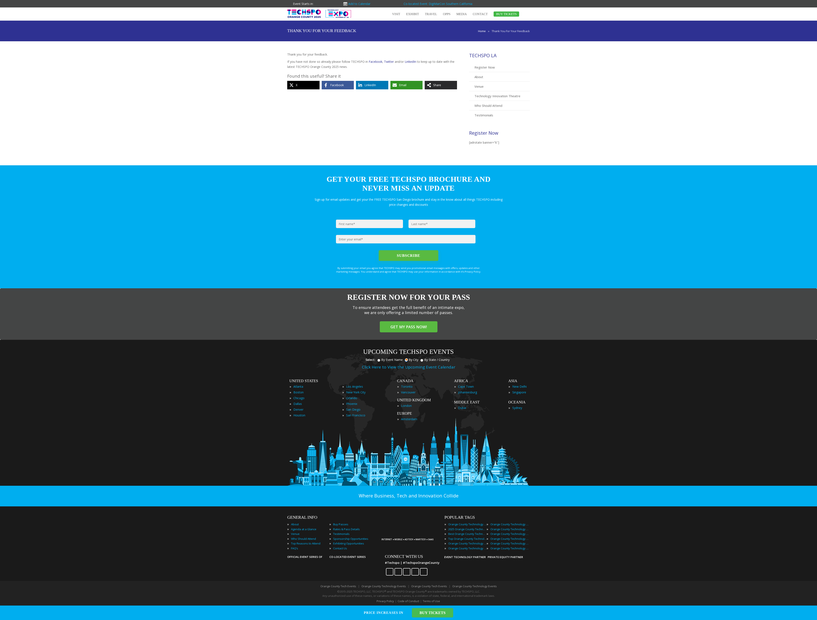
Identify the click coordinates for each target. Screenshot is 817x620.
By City (413, 360)
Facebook (375, 62)
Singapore (519, 392)
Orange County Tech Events (338, 586)
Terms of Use (431, 601)
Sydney (517, 408)
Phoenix (351, 404)
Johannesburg (467, 392)
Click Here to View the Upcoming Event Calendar (408, 367)
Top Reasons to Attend (305, 543)
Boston (298, 392)
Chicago (298, 398)
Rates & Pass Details (346, 529)
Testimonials (483, 115)
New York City (356, 392)
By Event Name (392, 360)
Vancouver (408, 392)
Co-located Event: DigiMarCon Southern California (438, 4)
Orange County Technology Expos (467, 548)
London (406, 406)
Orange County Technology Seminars (509, 539)
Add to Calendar (359, 4)
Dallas (297, 404)
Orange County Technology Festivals (509, 524)
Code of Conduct (408, 601)
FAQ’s (294, 548)
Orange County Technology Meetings (509, 529)
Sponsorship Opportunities (350, 539)
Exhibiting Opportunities (348, 543)
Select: (370, 360)
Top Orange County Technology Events (467, 539)
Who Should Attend (488, 105)
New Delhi (519, 386)
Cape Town (466, 386)
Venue (479, 86)
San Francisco (355, 415)
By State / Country (437, 360)
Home (482, 31)
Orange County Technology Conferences (467, 543)
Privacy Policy (385, 601)
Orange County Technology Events (467, 524)
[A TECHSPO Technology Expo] (409, 534)
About (478, 77)
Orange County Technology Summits (509, 543)
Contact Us (340, 548)
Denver (298, 409)
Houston (299, 415)
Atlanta (298, 386)
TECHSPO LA (483, 55)
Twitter (389, 62)
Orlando (351, 398)
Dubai (462, 408)
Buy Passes (340, 524)
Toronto (407, 386)
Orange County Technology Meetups (509, 534)
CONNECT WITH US (404, 556)
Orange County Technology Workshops (509, 548)
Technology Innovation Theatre (497, 96)
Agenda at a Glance (303, 529)
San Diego (353, 409)
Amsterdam (409, 419)
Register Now (484, 67)
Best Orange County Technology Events (467, 534)
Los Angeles (354, 386)
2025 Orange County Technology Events (467, 529)
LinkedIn (410, 62)
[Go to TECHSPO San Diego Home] (319, 13)
